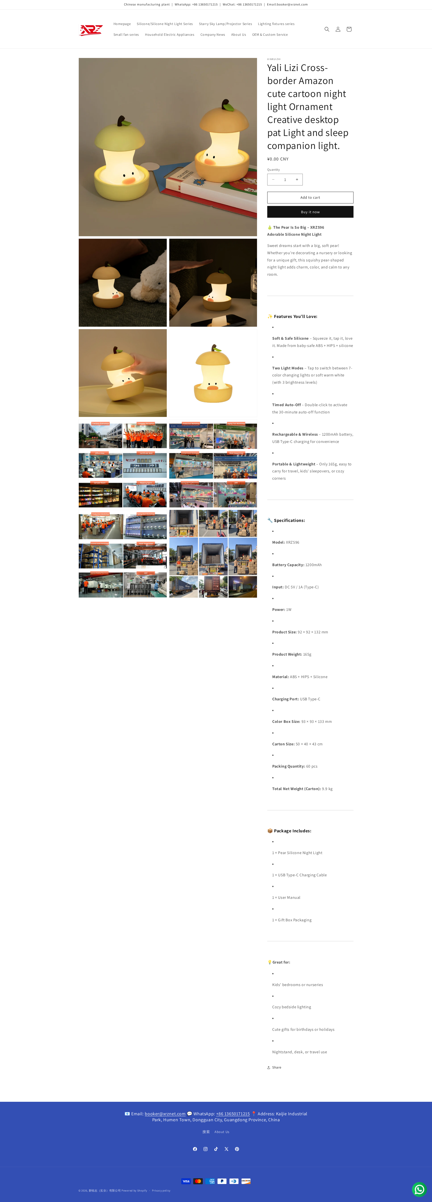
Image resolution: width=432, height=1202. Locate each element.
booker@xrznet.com (165, 1114)
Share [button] (277, 1067)
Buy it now (310, 211)
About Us (222, 1131)
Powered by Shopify (134, 1190)
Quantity (273, 169)
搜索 (206, 1131)
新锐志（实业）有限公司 (105, 1190)
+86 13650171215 (233, 1114)
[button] (327, 29)
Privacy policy (161, 1190)
